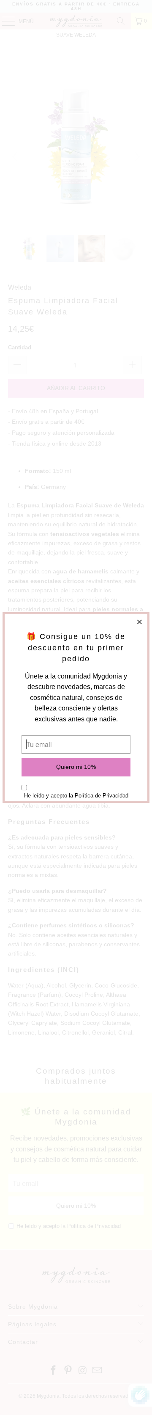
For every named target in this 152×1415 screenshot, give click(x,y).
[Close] (139, 621)
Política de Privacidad (101, 795)
